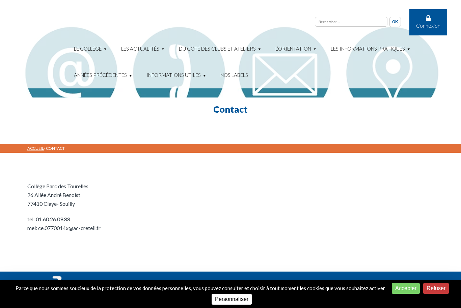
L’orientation (293, 49)
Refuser (436, 288)
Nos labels (234, 75)
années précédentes (100, 75)
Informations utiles (173, 75)
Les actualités (140, 49)
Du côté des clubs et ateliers (217, 49)
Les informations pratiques (368, 49)
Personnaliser (231, 299)
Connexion (428, 26)
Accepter (405, 288)
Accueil (35, 148)
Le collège (88, 49)
